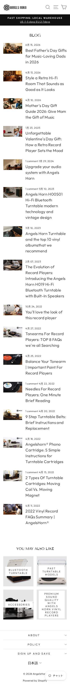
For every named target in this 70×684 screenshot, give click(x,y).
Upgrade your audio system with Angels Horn (43, 172)
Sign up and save (34, 653)
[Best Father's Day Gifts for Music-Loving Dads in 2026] (12, 48)
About (34, 635)
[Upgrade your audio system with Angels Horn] (12, 164)
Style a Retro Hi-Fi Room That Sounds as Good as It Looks (44, 83)
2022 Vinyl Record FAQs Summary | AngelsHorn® (41, 517)
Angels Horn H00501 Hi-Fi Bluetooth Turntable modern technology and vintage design (44, 206)
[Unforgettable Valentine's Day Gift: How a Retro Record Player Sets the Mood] (12, 131)
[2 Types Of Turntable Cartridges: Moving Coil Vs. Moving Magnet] (12, 475)
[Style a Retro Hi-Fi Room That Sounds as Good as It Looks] (12, 76)
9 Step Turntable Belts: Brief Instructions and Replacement (45, 422)
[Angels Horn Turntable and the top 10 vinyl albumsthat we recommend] (12, 231)
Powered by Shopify (35, 680)
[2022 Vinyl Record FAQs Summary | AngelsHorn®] (12, 509)
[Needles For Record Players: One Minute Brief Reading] (12, 387)
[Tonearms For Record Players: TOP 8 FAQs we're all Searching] (12, 332)
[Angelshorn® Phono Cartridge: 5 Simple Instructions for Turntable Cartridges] (12, 442)
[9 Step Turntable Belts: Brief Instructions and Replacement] (12, 414)
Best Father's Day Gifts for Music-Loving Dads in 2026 (45, 56)
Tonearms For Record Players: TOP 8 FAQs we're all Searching (44, 339)
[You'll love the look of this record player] (12, 310)
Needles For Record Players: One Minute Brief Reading (43, 394)
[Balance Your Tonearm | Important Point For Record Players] (12, 359)
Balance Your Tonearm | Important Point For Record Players (45, 367)
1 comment (32, 161)
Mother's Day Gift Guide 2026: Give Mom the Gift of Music (45, 111)
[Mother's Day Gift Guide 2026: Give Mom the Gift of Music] (12, 103)
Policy (34, 644)
